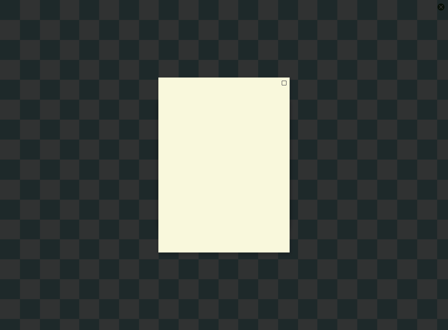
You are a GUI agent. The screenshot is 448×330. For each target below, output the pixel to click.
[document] (224, 165)
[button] (284, 83)
